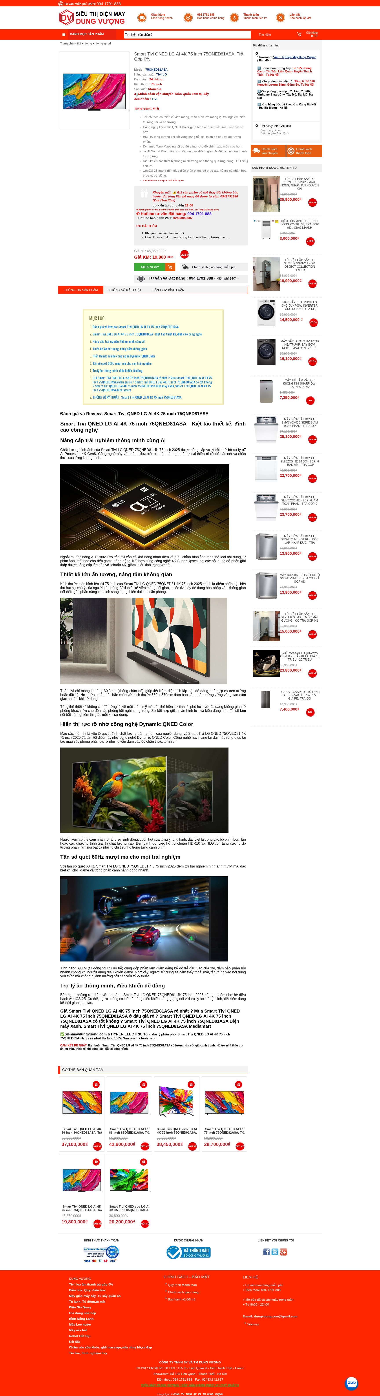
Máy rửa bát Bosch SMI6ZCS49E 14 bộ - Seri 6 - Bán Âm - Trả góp (299, 461)
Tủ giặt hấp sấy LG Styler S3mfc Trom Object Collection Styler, (299, 265)
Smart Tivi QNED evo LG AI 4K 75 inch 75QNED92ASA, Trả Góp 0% (177, 1132)
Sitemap (253, 1324)
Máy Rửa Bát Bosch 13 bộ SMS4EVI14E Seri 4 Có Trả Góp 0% (300, 578)
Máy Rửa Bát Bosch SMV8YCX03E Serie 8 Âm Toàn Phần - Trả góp (299, 422)
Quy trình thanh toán (182, 1285)
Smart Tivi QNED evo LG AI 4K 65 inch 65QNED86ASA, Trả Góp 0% (129, 1210)
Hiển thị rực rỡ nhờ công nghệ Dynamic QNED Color (124, 356)
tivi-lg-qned (103, 43)
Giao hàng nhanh (162, 16)
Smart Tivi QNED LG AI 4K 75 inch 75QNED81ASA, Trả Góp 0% (82, 1210)
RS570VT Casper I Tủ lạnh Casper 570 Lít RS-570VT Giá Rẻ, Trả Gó (300, 695)
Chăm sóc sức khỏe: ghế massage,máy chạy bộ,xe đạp (110, 1347)
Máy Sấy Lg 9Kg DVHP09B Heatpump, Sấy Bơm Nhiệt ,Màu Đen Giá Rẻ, (300, 345)
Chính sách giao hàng (183, 1292)
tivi (79, 43)
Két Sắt (74, 1341)
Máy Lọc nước (80, 1324)
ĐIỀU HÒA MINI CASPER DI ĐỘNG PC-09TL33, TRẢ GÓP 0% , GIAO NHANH (300, 224)
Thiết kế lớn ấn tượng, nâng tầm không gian (120, 348)
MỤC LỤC (96, 318)
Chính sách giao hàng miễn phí (213, 267)
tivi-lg (88, 43)
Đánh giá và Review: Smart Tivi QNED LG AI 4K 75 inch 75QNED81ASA (136, 326)
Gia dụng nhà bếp (82, 1313)
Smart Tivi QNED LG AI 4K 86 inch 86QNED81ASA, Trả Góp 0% (129, 1132)
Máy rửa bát (78, 1330)
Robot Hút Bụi (79, 1336)
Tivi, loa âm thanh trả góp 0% (91, 1284)
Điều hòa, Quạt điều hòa (87, 1290)
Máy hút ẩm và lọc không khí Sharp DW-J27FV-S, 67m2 (299, 384)
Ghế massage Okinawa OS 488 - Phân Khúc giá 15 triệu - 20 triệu (299, 656)
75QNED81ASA (156, 69)
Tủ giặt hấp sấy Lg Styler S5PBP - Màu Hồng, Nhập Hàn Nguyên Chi (300, 183)
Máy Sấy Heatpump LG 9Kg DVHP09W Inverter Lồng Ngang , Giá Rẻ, (300, 306)
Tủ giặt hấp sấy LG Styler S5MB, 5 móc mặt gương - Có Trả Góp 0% (300, 617)
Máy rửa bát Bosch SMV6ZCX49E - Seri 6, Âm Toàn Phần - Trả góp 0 (299, 500)
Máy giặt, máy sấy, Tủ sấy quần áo (95, 1296)
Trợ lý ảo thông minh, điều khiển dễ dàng (117, 370)
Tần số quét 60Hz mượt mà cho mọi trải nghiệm (122, 363)
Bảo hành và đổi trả (181, 1299)
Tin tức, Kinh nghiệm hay (88, 1353)
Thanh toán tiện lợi (255, 16)
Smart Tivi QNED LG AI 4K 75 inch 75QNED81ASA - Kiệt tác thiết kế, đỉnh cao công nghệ (147, 334)
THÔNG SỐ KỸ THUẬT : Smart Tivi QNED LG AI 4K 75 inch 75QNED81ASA (137, 397)
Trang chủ (67, 43)
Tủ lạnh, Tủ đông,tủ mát (87, 1301)
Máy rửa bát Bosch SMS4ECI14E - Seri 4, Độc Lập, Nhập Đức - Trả (299, 539)
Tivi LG (161, 74)
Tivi (154, 99)
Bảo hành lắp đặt (300, 16)
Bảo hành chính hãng (210, 16)
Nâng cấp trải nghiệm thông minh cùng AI (119, 341)
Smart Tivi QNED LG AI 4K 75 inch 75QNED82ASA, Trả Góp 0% (224, 1132)
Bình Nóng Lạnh (81, 1318)
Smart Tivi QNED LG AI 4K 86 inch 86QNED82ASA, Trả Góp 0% (82, 1132)
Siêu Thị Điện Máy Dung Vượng (294, 57)
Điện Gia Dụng (80, 1307)
